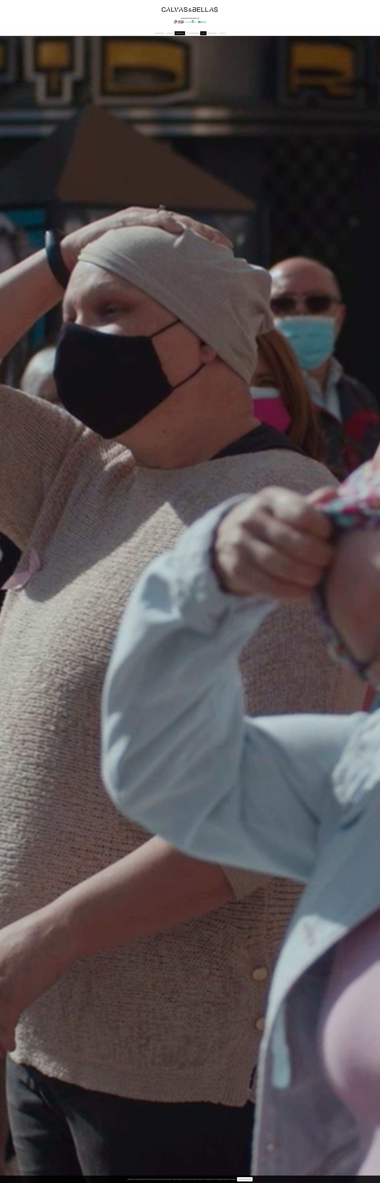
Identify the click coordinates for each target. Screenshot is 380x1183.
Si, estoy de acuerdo (244, 1179)
